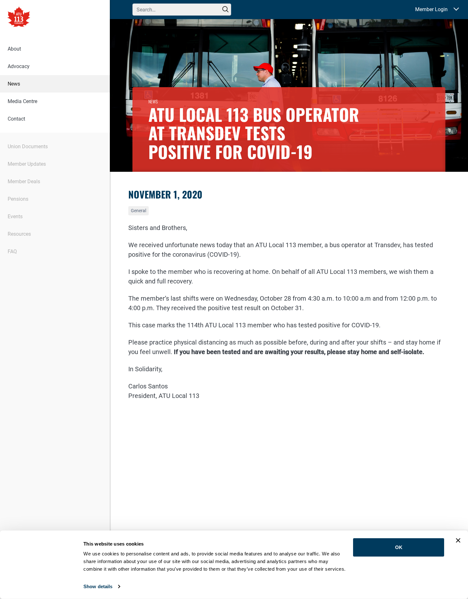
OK (398, 547)
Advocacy (19, 66)
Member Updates (27, 164)
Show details (97, 586)
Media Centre (22, 101)
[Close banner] (458, 540)
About (14, 49)
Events (15, 216)
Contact (16, 119)
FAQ (12, 251)
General (138, 210)
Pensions (18, 199)
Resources (19, 234)
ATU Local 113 (18, 17)
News (14, 84)
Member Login (431, 9)
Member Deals (24, 181)
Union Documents (28, 146)
